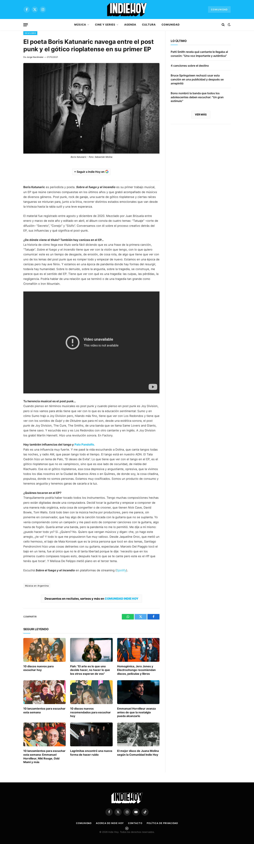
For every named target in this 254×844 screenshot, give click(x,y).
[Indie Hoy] (127, 9)
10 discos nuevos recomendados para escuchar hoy (90, 712)
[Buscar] (223, 25)
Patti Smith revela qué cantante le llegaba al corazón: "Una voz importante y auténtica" (199, 53)
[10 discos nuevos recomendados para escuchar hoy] (91, 692)
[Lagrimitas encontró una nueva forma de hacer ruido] (91, 734)
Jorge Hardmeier (35, 57)
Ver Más (201, 114)
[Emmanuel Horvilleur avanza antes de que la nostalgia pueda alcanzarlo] (138, 692)
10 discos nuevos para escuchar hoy (38, 668)
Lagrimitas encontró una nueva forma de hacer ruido (91, 752)
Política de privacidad (162, 823)
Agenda (130, 24)
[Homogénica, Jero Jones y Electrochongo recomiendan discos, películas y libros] (138, 650)
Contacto (135, 823)
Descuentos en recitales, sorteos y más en (91, 598)
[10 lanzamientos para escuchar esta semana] (44, 692)
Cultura (149, 24)
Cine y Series (105, 24)
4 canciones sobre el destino (190, 65)
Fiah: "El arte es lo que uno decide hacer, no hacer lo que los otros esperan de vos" (90, 670)
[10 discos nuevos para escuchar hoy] (44, 650)
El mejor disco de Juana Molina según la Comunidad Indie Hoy (138, 752)
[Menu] (25, 25)
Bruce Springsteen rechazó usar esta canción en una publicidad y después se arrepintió (197, 79)
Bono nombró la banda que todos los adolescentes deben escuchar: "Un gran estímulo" (197, 97)
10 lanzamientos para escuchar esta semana (44, 710)
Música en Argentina (37, 585)
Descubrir (30, 33)
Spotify (121, 570)
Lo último (179, 41)
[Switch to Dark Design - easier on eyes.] (229, 24)
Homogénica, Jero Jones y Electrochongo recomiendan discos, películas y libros (136, 670)
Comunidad (219, 9)
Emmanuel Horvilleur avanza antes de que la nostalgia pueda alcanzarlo (136, 712)
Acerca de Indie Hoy (110, 823)
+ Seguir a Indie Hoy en (89, 171)
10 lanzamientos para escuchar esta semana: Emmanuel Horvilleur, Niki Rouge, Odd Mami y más (44, 756)
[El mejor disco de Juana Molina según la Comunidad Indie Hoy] (138, 734)
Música (80, 24)
